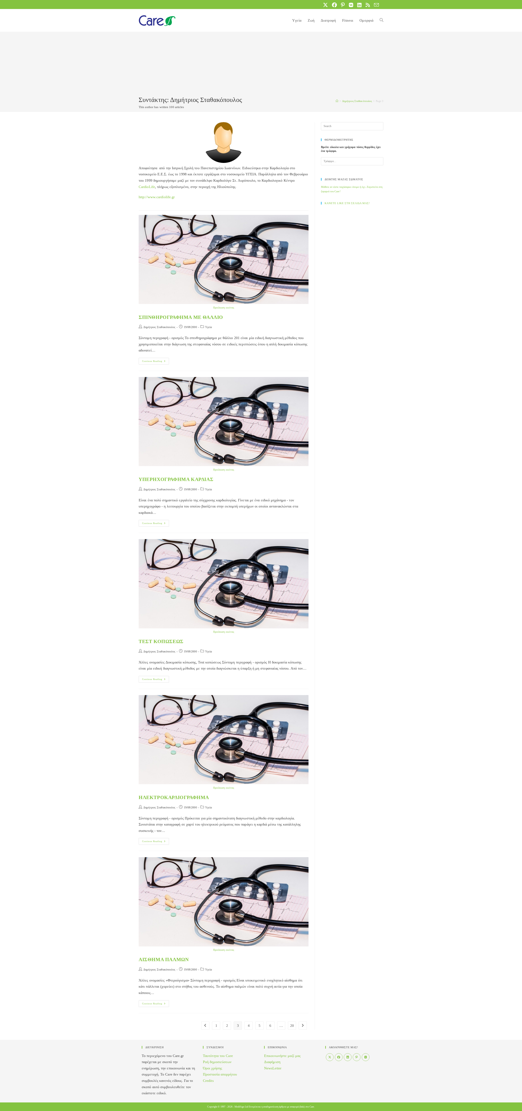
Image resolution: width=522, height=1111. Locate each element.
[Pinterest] (357, 1057)
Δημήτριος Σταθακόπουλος (159, 327)
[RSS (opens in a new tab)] (368, 4)
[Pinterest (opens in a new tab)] (343, 4)
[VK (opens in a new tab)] (351, 4)
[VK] (365, 1057)
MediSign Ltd (241, 1106)
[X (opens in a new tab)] (325, 4)
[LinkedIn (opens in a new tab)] (359, 4)
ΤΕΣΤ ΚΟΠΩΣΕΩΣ (161, 641)
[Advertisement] (261, 64)
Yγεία (208, 327)
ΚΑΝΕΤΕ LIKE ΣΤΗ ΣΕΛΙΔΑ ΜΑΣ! (347, 203)
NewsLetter (272, 1068)
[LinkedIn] (348, 1057)
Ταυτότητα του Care (218, 1056)
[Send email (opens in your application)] (375, 4)
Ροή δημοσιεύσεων (217, 1062)
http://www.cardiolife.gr (157, 197)
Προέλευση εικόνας (223, 307)
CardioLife (147, 187)
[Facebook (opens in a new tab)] (334, 4)
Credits (208, 1081)
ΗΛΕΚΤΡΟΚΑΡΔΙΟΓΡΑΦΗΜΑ (174, 797)
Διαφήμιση (272, 1062)
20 (292, 1026)
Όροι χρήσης (212, 1068)
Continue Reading (155, 362)
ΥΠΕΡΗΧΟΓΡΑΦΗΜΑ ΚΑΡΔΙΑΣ (176, 479)
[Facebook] (339, 1057)
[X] (330, 1057)
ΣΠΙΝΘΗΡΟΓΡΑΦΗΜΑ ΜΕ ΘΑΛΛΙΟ (181, 317)
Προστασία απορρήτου (220, 1074)
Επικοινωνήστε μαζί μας (282, 1056)
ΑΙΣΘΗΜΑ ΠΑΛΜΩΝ (164, 959)
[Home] (337, 101)
